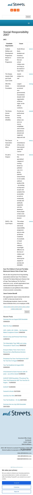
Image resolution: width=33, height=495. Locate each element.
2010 (28, 307)
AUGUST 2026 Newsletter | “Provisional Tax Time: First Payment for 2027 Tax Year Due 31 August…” (16, 380)
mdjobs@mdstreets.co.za (24, 459)
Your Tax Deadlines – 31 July (11, 400)
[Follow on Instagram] (18, 10)
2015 (8, 307)
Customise (16, 487)
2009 (13, 309)
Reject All (16, 491)
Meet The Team (7, 326)
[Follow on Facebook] (15, 10)
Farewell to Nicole (8, 391)
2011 (24, 307)
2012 (20, 307)
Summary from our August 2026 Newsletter (15, 319)
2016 (5, 307)
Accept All (16, 483)
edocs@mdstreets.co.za (24, 456)
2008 (16, 309)
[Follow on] (21, 10)
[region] (16, 481)
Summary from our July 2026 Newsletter (14, 404)
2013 (16, 307)
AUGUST (6, 387)
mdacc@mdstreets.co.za (24, 453)
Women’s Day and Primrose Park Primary (15, 336)
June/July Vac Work (8, 395)
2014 (12, 307)
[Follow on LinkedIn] (11, 10)
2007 (20, 309)
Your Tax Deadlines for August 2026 (13, 365)
